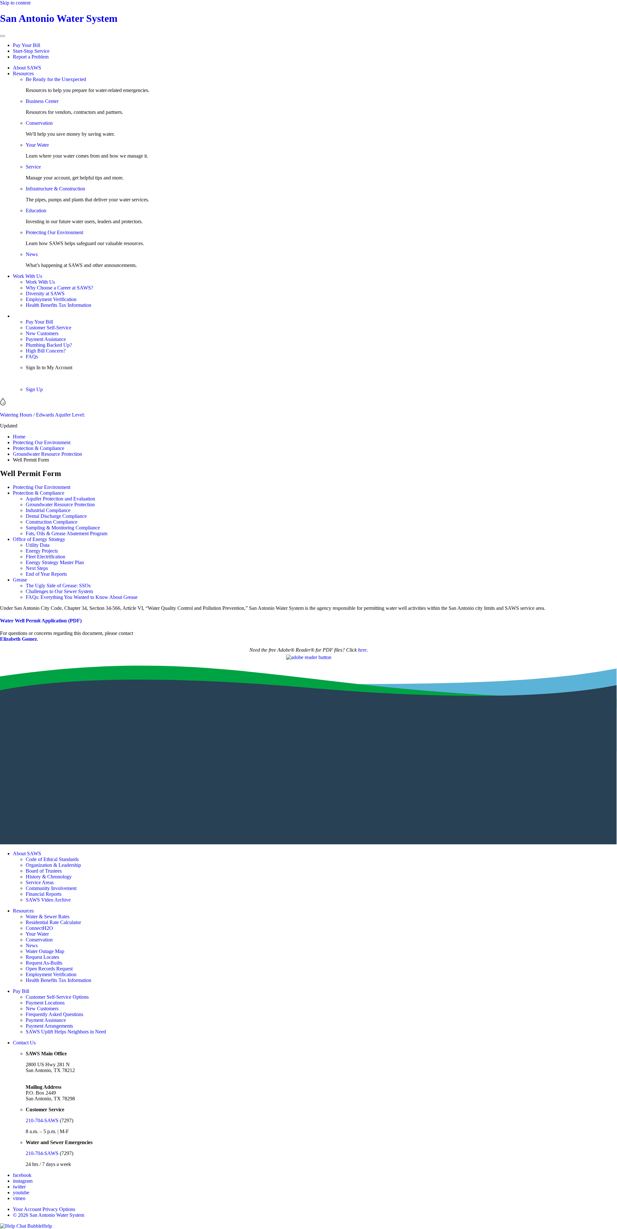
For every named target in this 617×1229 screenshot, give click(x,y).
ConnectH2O (39, 928)
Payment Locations (45, 1002)
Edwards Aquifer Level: (60, 414)
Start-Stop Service (31, 51)
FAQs (32, 356)
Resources (23, 73)
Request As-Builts (44, 963)
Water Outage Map (45, 951)
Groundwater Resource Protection (60, 504)
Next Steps (37, 568)
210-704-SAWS (42, 1120)
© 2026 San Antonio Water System (48, 1215)
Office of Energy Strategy (39, 539)
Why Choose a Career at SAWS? (59, 287)
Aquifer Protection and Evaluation (60, 498)
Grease (20, 579)
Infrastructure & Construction (55, 188)
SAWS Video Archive (48, 900)
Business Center (42, 101)
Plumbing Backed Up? (49, 345)
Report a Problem (31, 57)
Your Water (37, 145)
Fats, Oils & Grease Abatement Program (66, 533)
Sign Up (34, 389)
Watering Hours (16, 414)
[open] (2, 36)
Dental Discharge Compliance (56, 516)
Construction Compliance (51, 522)
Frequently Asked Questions (54, 1014)
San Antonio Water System (59, 18)
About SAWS (27, 67)
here (362, 650)
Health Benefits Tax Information (58, 305)
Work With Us (27, 276)
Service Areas (40, 882)
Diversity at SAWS (45, 293)
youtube (21, 1192)
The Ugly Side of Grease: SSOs (58, 585)
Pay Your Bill (26, 45)
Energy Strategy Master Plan (55, 562)
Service (33, 167)
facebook (22, 1175)
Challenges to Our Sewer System (59, 591)
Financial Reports (43, 894)
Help (47, 1226)
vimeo (19, 1198)
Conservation (39, 123)
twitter (19, 1186)
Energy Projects (42, 551)
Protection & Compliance (38, 493)
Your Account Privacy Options (44, 1209)
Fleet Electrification (45, 556)
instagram (22, 1181)
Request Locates (42, 957)
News (32, 254)
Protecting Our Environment (54, 232)
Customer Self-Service (48, 327)
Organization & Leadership (53, 865)
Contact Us (24, 1042)
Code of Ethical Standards (52, 859)
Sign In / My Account (35, 316)
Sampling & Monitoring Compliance (63, 527)
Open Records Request (49, 968)
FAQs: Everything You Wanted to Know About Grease (82, 597)
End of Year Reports (46, 574)
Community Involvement (51, 888)
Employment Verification (51, 299)
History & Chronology (49, 876)
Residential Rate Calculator (53, 922)
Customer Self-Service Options (57, 997)
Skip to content (15, 2)
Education (36, 210)
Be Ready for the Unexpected (56, 79)
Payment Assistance (46, 339)
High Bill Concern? (46, 350)
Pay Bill (21, 991)
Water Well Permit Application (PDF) (41, 620)
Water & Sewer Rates (47, 916)
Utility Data (37, 545)
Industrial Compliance (48, 510)
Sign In (33, 378)
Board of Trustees (44, 871)
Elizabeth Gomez (18, 639)
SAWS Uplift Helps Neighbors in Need (66, 1031)
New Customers (42, 333)
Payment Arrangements (49, 1026)
